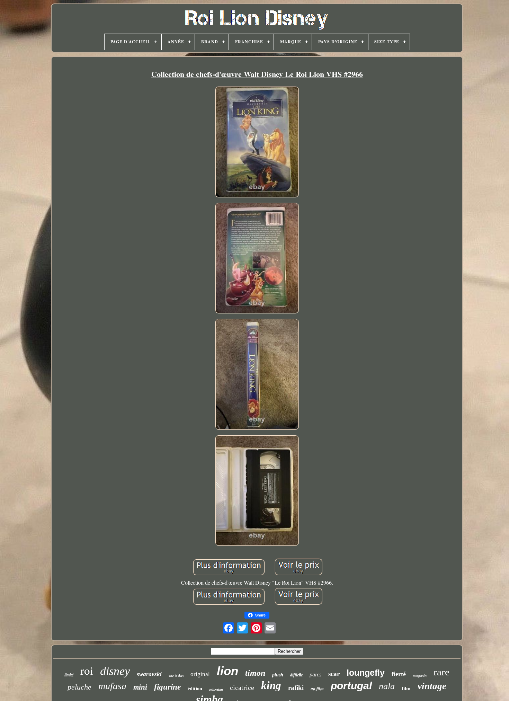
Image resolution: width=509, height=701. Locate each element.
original (200, 674)
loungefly (366, 672)
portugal (351, 685)
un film (317, 688)
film (406, 688)
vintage (432, 686)
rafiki (296, 687)
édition (195, 688)
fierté (399, 674)
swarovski (149, 674)
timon (255, 672)
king (271, 685)
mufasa (112, 686)
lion (227, 670)
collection (216, 690)
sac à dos (176, 676)
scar (334, 673)
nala (387, 686)
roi (86, 670)
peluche (79, 687)
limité (68, 675)
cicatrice (242, 687)
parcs (315, 674)
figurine (167, 687)
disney (115, 671)
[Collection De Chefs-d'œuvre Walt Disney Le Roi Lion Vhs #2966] (257, 143)
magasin (420, 676)
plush (277, 674)
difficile (296, 675)
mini (140, 687)
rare (441, 671)
